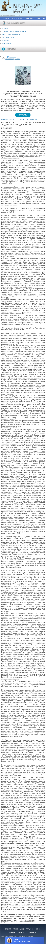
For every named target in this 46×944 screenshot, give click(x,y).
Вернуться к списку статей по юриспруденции (19, 119)
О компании (17, 18)
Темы (37, 929)
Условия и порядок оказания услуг (14, 31)
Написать (12, 57)
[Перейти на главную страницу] (6, 5)
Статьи (29, 929)
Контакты (41, 18)
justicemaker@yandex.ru (12, 59)
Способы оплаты (8, 37)
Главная (5, 18)
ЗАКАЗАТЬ (6, 43)
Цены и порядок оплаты (11, 34)
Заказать (29, 18)
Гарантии (5, 40)
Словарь (11, 932)
